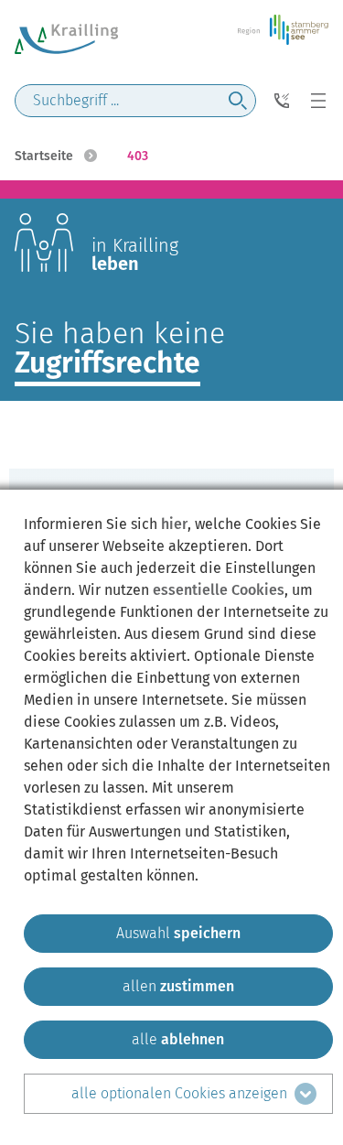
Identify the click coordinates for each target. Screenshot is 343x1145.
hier (174, 524)
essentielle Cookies (218, 590)
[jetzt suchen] (237, 100)
